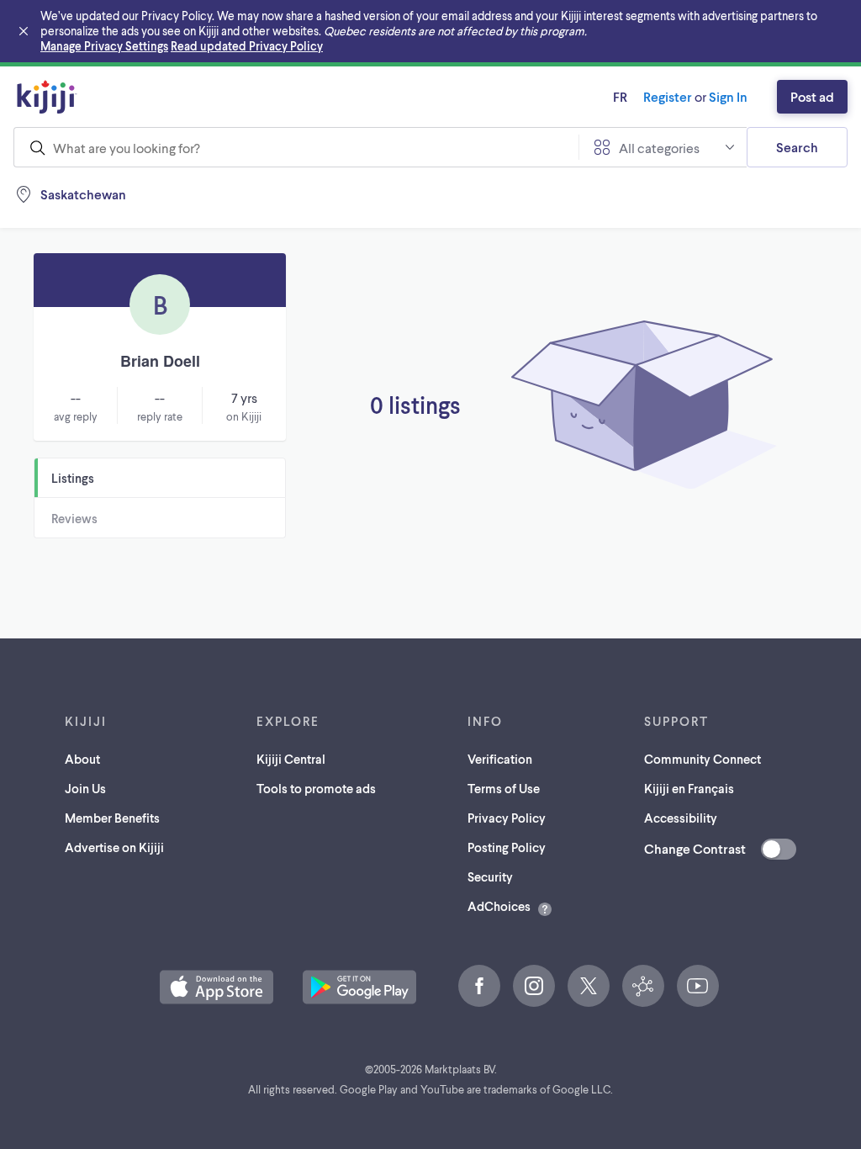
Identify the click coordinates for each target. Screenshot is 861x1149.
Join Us (85, 788)
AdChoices (499, 905)
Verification (499, 758)
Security (490, 876)
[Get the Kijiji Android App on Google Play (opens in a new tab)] (359, 987)
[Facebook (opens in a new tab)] (479, 986)
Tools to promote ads (316, 788)
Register (667, 96)
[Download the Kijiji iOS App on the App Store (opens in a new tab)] (216, 987)
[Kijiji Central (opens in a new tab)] (643, 986)
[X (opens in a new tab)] (589, 986)
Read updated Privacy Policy (247, 46)
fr (620, 96)
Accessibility (680, 817)
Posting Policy (506, 847)
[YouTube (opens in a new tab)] (698, 986)
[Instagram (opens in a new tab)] (534, 986)
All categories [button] (659, 148)
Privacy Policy (506, 817)
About (82, 758)
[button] (216, 987)
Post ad (812, 96)
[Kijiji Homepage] (47, 97)
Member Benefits (112, 817)
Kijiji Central (290, 758)
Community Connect (702, 758)
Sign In (728, 96)
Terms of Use (503, 788)
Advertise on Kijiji (114, 847)
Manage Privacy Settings (104, 46)
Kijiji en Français (689, 788)
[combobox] (295, 147)
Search (797, 147)
